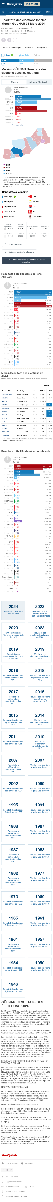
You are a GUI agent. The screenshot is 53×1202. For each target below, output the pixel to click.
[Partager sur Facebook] (10, 40)
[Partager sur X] (4, 40)
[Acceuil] (3, 11)
